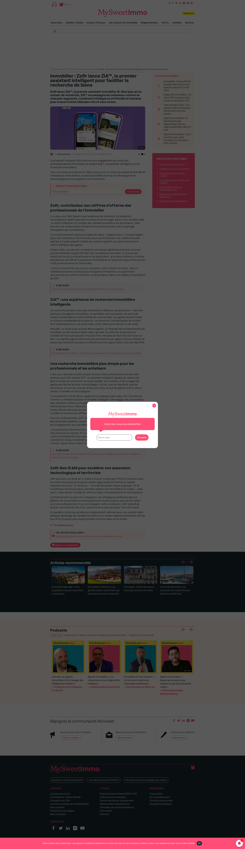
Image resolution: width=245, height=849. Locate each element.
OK (199, 843)
